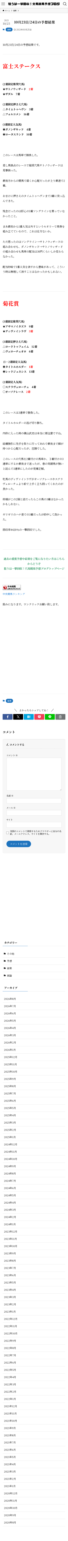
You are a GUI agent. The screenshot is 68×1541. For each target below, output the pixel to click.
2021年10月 (10, 1420)
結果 (9, 29)
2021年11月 (10, 1413)
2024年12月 (10, 1144)
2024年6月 (10, 1188)
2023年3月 (10, 1297)
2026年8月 (10, 998)
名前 (9, 795)
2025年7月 (10, 1093)
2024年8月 (10, 1173)
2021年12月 (10, 1406)
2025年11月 (10, 1064)
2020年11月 (10, 1500)
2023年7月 (10, 1268)
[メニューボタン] (3, 4)
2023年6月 (10, 1275)
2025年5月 (10, 1108)
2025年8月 (10, 1086)
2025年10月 (10, 1071)
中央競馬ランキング (14, 594)
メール (11, 807)
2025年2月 (10, 1129)
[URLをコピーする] (60, 717)
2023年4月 (10, 1289)
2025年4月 (10, 1115)
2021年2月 (10, 1478)
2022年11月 (10, 1326)
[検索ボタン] (65, 4)
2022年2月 (10, 1391)
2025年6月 (10, 1100)
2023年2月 (10, 1304)
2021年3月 (10, 1471)
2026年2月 (10, 1042)
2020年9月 (10, 1515)
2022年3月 (10, 1384)
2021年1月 (10, 1486)
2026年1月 (10, 1049)
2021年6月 (10, 1449)
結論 (9, 975)
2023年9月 (10, 1253)
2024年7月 (10, 1180)
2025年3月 (10, 1122)
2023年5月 (10, 1282)
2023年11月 (10, 1238)
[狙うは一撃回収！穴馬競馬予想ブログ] (34, 4)
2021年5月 (10, 1457)
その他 (10, 953)
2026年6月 (10, 1013)
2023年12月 (10, 1231)
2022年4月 (10, 1377)
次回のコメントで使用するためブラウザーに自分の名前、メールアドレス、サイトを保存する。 (35, 832)
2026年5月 (10, 1020)
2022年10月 (10, 1333)
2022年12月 (10, 1319)
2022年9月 (10, 1340)
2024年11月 (10, 1151)
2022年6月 (10, 1362)
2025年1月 (10, 1137)
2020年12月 (10, 1493)
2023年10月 (10, 1246)
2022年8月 (10, 1348)
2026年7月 (10, 1006)
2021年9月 (10, 1428)
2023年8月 (10, 1260)
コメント (12, 755)
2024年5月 (10, 1195)
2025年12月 (10, 1057)
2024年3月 (10, 1209)
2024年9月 (10, 1166)
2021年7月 (10, 1442)
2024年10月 (10, 1159)
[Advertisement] (34, 653)
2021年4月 (10, 1464)
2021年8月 (10, 1435)
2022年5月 (10, 1369)
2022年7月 (10, 1355)
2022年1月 (10, 1399)
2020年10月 (10, 1508)
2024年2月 (10, 1217)
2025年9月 (10, 1079)
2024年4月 (10, 1202)
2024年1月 (10, 1224)
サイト (9, 819)
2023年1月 (10, 1311)
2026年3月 (10, 1035)
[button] (8, 717)
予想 (9, 961)
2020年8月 (10, 1522)
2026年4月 (10, 1028)
